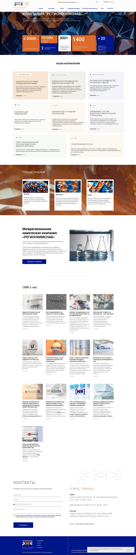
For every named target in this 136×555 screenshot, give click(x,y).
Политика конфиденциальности (79, 550)
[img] (97, 2)
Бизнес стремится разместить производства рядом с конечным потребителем (79, 359)
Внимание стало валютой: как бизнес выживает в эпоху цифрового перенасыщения (55, 403)
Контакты (39, 547)
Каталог (39, 543)
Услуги (39, 545)
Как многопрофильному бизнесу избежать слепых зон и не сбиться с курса (103, 403)
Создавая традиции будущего (26, 3)
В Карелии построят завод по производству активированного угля (103, 359)
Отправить (23, 525)
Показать (111, 2)
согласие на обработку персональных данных (33, 515)
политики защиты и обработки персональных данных (39, 517)
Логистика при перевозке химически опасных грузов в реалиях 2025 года (31, 445)
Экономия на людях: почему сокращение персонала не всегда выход (54, 359)
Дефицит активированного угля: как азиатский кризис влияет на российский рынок (80, 313)
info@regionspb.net (85, 524)
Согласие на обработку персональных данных (83, 552)
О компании (40, 540)
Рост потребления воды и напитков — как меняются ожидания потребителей (78, 403)
